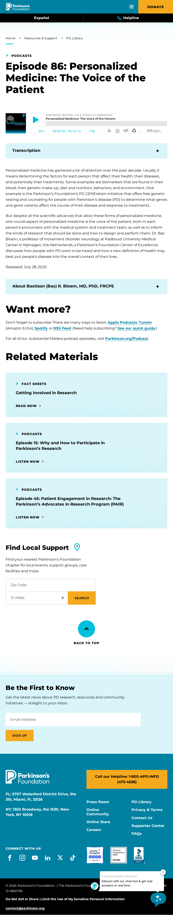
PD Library (74, 38)
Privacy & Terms (147, 810)
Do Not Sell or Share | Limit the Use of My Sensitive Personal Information (65, 899)
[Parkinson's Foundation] (18, 6)
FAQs (137, 834)
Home (10, 38)
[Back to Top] (86, 628)
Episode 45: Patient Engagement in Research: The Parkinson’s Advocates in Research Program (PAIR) (70, 501)
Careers (93, 830)
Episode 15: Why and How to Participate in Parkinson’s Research (60, 445)
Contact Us (142, 818)
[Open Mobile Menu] (131, 6)
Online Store (98, 822)
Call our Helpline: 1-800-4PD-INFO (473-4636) (127, 779)
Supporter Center (148, 826)
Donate (155, 7)
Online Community (97, 812)
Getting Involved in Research (46, 392)
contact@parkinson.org (25, 908)
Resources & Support (40, 38)
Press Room (97, 802)
